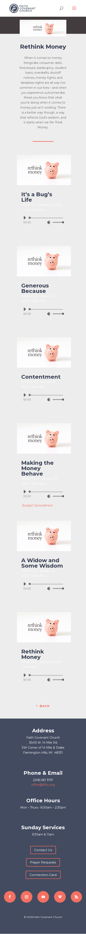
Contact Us (43, 850)
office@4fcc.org (43, 785)
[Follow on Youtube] (43, 897)
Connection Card (43, 875)
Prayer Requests (43, 862)
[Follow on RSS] (76, 896)
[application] (42, 220)
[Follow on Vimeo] (60, 897)
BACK (45, 706)
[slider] (57, 222)
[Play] (24, 217)
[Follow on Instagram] (26, 897)
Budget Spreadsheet (37, 505)
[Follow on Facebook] (10, 897)
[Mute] (49, 222)
